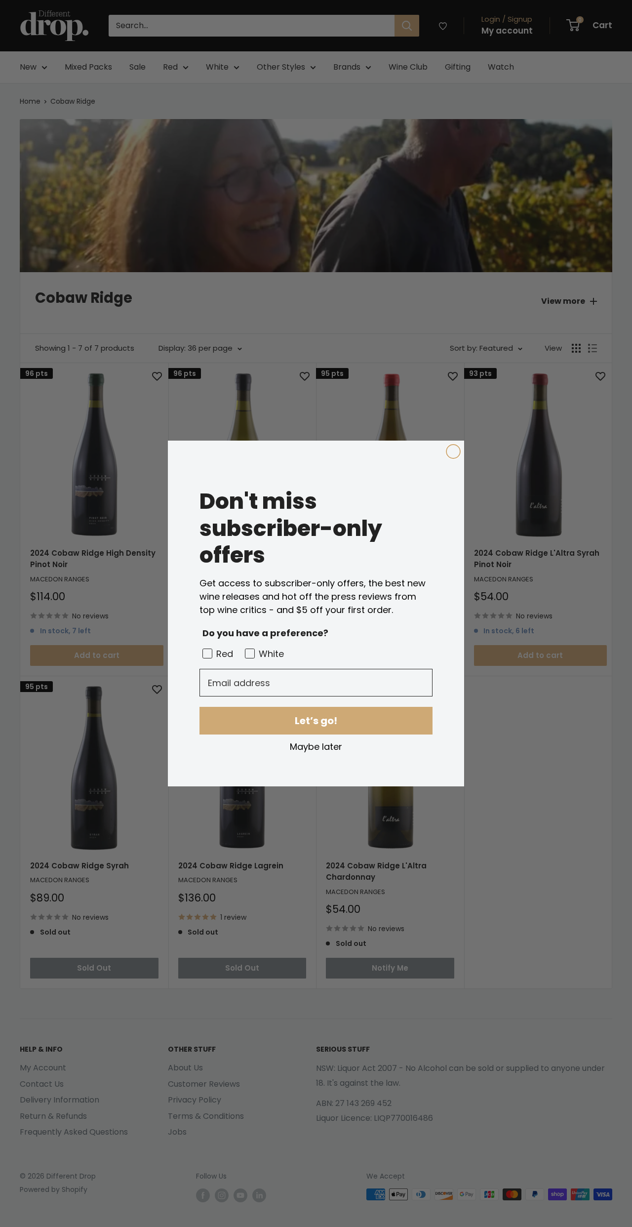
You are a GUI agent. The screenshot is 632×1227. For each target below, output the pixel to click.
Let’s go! (316, 721)
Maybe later (316, 746)
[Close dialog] (453, 451)
